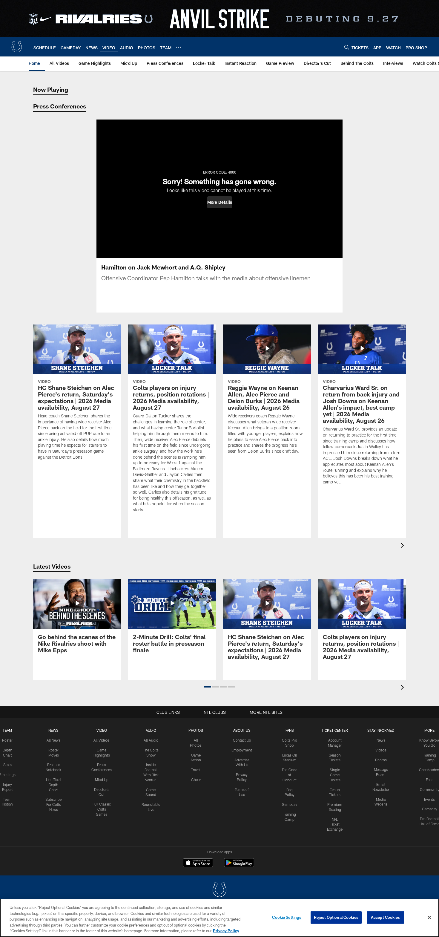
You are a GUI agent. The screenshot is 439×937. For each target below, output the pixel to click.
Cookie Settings (286, 917)
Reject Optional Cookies (336, 917)
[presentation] (403, 546)
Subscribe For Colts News (53, 804)
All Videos (101, 740)
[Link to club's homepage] (17, 47)
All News (53, 740)
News (53, 730)
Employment (241, 750)
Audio (151, 730)
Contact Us (242, 740)
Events (429, 799)
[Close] (429, 917)
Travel (195, 770)
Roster (7, 740)
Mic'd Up (101, 779)
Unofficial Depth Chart (53, 784)
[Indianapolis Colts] (219, 890)
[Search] (346, 47)
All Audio (151, 740)
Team (7, 730)
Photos (195, 730)
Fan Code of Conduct (289, 775)
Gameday (289, 804)
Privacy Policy (226, 930)
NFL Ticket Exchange (335, 824)
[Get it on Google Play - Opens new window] (239, 865)
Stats (7, 765)
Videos (380, 750)
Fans (429, 779)
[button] (219, 202)
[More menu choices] (178, 47)
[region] (219, 918)
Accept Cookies (385, 917)
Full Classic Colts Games (102, 809)
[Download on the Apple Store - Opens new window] (198, 863)
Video (101, 730)
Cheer (196, 779)
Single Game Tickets (334, 775)
